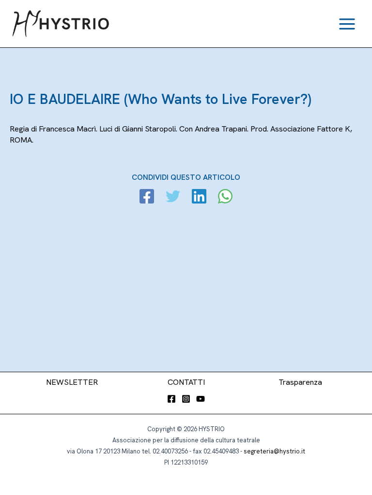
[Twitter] (173, 197)
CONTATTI (186, 382)
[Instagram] (186, 398)
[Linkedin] (199, 197)
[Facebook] (147, 197)
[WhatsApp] (225, 197)
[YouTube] (200, 398)
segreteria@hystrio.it (274, 451)
